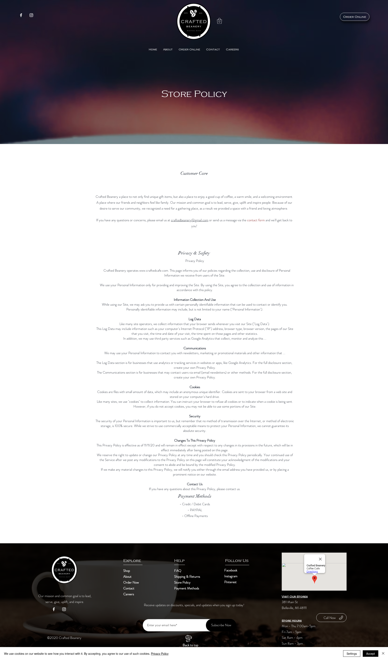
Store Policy (182, 582)
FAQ (177, 570)
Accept (370, 654)
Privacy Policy (160, 654)
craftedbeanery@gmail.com (189, 220)
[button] (219, 21)
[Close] (383, 653)
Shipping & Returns (187, 576)
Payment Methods (187, 588)
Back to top (190, 645)
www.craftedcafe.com (153, 270)
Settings (352, 654)
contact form (256, 220)
